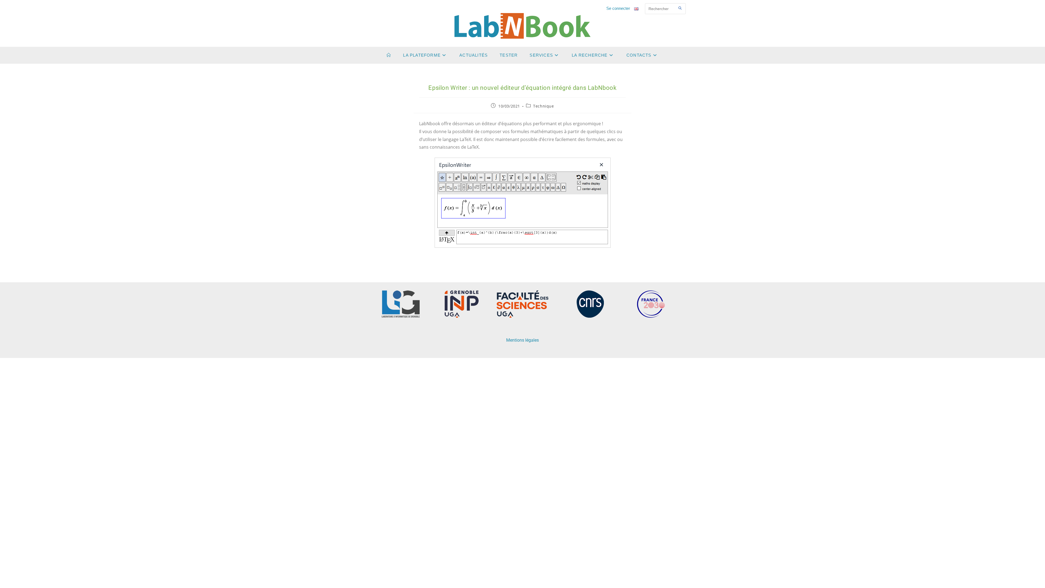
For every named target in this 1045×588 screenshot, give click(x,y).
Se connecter (618, 8)
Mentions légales (522, 340)
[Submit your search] (680, 8)
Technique (543, 106)
